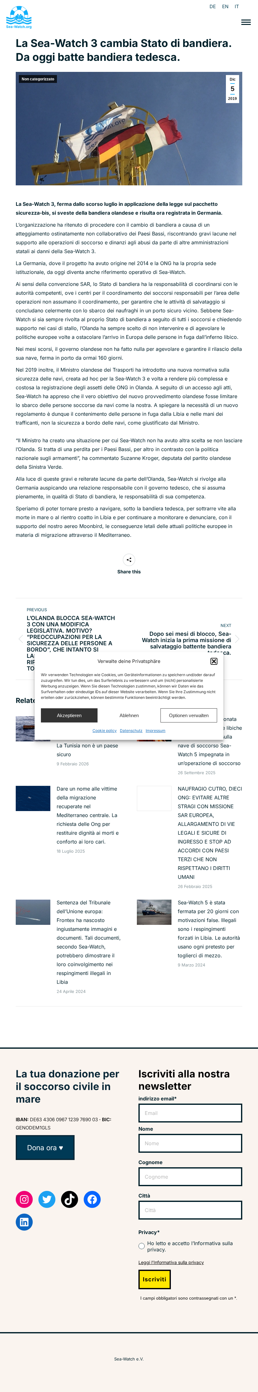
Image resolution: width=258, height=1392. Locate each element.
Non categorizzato (38, 79)
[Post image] (33, 728)
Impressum (155, 730)
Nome (145, 1129)
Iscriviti (154, 1279)
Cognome (150, 1162)
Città (144, 1195)
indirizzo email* (157, 1098)
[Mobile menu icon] (246, 22)
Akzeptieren (69, 715)
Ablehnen (129, 715)
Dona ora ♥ (45, 1147)
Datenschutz (131, 730)
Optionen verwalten (189, 715)
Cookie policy (105, 730)
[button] (214, 661)
